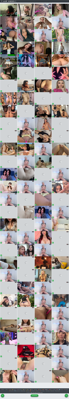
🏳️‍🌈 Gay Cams (66, 389)
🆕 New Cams (61, 389)
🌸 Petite (47, 389)
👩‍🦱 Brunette (35, 389)
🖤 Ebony (6, 389)
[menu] (2, 395)
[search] (66, 395)
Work (33, 392)
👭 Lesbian (54, 389)
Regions (32, 392)
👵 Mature (24, 389)
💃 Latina (9, 389)
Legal (41, 392)
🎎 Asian (2, 389)
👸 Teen (28, 389)
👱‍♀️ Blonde (31, 389)
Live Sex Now (34, 395)
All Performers (39, 392)
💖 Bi (57, 389)
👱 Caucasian (14, 389)
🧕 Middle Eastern (19, 389)
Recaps (36, 392)
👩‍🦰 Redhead (40, 389)
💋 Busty (50, 389)
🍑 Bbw (44, 389)
